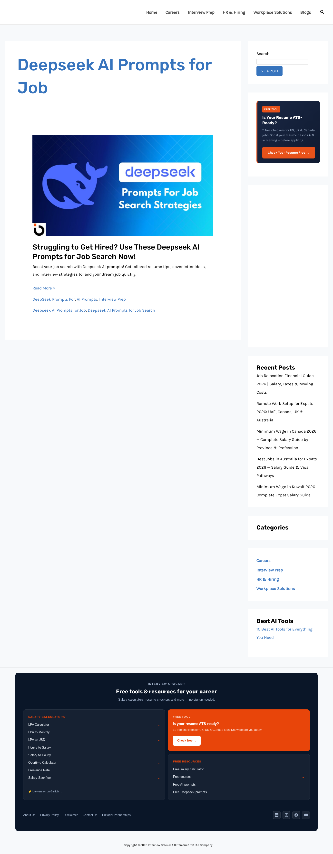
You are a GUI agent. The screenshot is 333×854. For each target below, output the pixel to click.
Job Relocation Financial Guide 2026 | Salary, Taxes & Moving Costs (285, 384)
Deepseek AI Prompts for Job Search (121, 310)
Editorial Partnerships (116, 815)
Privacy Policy (49, 815)
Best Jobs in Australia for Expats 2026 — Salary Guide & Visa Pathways (286, 467)
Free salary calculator (239, 769)
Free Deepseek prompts (239, 792)
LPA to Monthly (94, 732)
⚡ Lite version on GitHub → (45, 791)
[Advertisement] (288, 266)
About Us (29, 815)
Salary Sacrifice (94, 778)
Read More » (43, 287)
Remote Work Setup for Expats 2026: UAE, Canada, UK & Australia (284, 411)
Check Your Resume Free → (288, 152)
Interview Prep (201, 12)
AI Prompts (87, 299)
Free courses (239, 777)
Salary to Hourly (94, 755)
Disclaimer (71, 815)
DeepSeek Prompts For (53, 299)
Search (262, 53)
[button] (322, 12)
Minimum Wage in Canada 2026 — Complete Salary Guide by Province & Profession (286, 439)
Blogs (305, 12)
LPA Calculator (94, 724)
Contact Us (90, 815)
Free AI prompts (239, 784)
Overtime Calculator (94, 762)
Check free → (186, 740)
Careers (173, 12)
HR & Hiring (234, 12)
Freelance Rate (94, 770)
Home (151, 12)
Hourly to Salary (94, 747)
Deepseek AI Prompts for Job (59, 310)
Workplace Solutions (273, 12)
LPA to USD (94, 740)
